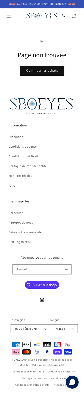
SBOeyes (25, 359)
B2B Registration (20, 242)
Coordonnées (58, 378)
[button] (8, 15)
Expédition (16, 137)
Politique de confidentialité (28, 166)
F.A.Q (12, 186)
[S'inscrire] (66, 269)
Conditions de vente (23, 146)
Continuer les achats (42, 70)
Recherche (16, 213)
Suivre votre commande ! (26, 232)
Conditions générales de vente (32, 384)
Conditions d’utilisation (61, 371)
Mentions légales (20, 176)
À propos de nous (21, 222)
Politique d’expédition (34, 378)
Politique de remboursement (48, 364)
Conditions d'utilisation (25, 156)
